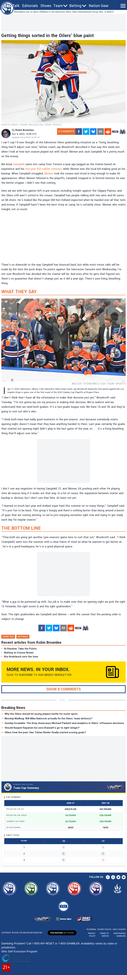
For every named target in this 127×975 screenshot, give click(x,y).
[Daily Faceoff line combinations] (115, 131)
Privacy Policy (91, 934)
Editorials (30, 5)
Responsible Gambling (120, 934)
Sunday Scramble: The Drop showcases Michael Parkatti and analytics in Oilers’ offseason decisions (64, 723)
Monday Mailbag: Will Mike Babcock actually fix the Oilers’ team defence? (48, 718)
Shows (46, 5)
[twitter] (86, 131)
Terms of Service (104, 934)
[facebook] (78, 131)
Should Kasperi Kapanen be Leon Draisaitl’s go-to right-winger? (42, 728)
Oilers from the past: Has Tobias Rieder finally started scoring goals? (45, 732)
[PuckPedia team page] (122, 131)
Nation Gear (99, 5)
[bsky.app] (93, 131)
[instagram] (113, 877)
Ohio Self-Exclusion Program (19, 951)
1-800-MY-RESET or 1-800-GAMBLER (55, 943)
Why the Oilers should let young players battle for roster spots (41, 714)
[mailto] (100, 131)
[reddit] (108, 131)
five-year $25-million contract (43, 169)
